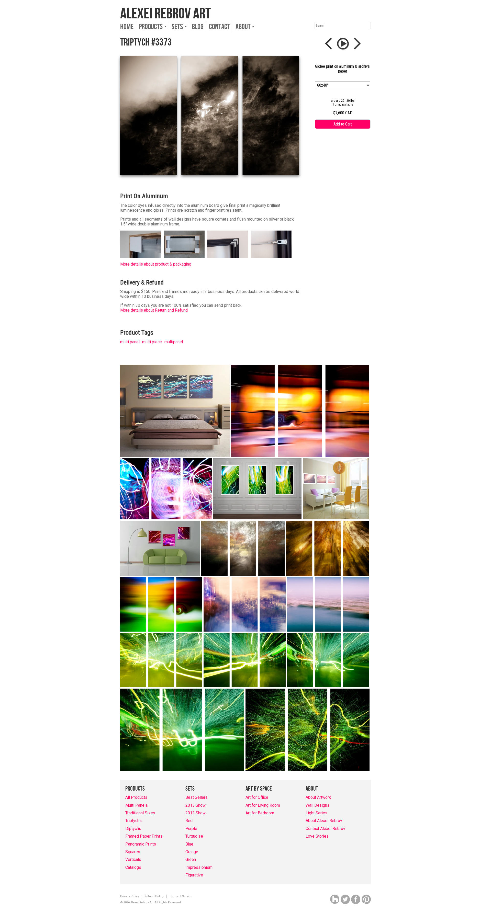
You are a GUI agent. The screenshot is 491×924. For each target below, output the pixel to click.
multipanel (173, 341)
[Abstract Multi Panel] (175, 411)
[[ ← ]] (329, 44)
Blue (189, 844)
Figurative (194, 875)
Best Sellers (196, 797)
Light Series (316, 813)
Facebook (355, 899)
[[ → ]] (356, 44)
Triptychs (133, 820)
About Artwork (318, 797)
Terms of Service (180, 896)
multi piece (152, 341)
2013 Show (195, 805)
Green (190, 859)
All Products (136, 797)
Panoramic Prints (140, 844)
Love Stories (317, 836)
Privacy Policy (129, 896)
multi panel (130, 341)
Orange (191, 851)
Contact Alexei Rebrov (325, 828)
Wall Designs (317, 805)
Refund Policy (154, 896)
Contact (219, 26)
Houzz (334, 899)
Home (126, 26)
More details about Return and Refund (154, 310)
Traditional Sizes (140, 813)
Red (189, 820)
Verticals (133, 859)
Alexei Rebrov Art (165, 14)
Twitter (345, 899)
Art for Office (257, 797)
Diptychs (133, 828)
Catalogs (133, 867)
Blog (198, 26)
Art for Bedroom (260, 813)
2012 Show (195, 813)
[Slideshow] (343, 44)
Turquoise (194, 836)
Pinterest (366, 899)
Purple (191, 828)
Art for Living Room (263, 805)
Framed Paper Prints (143, 836)
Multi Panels (136, 805)
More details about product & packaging (155, 264)
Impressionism (199, 867)
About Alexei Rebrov (324, 820)
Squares (132, 851)
